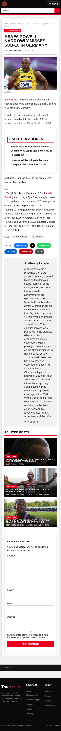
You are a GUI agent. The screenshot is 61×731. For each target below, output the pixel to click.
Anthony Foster (14, 50)
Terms (57, 725)
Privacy (50, 725)
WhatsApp (44, 245)
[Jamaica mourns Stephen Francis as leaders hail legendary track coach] (30, 452)
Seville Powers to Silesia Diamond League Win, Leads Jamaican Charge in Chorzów (31, 150)
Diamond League (33, 699)
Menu (55, 4)
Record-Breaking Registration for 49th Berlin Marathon (27, 491)
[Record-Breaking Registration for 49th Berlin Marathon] (30, 482)
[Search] (57, 10)
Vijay (21, 464)
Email (39, 252)
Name (10, 590)
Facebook (21, 245)
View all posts (31, 422)
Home (6, 23)
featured (37, 237)
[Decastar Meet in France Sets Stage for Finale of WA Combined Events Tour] (30, 513)
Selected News (18, 23)
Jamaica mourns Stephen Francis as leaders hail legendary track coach (30, 460)
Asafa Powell (11, 99)
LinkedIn (11, 252)
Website (11, 617)
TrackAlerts (12, 725)
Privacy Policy (50, 705)
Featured (11, 456)
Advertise (48, 700)
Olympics (30, 704)
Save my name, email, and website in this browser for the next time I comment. (27, 636)
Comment (12, 555)
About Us (48, 691)
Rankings (30, 713)
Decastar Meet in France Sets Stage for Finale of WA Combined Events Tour (28, 521)
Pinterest (26, 252)
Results (29, 709)
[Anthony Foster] (14, 265)
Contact (48, 696)
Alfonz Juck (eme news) (38, 494)
